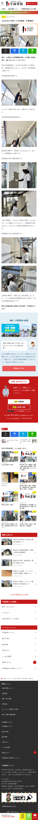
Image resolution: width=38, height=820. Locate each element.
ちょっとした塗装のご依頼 (10, 709)
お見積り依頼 (19, 407)
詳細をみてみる (19, 368)
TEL (8, 817)
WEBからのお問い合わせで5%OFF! (19, 12)
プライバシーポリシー (27, 812)
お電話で (23, 817)
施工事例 (5, 644)
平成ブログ (6, 650)
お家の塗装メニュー (13, 9)
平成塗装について (8, 632)
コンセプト (6, 612)
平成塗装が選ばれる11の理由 (28, 9)
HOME (3, 9)
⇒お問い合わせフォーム (9, 806)
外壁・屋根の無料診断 (8, 714)
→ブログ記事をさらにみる (19, 594)
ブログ (3, 16)
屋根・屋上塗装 (6, 698)
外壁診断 (19, 401)
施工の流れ (6, 638)
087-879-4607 (13, 784)
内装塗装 (4, 704)
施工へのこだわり (8, 607)
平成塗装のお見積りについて (12, 668)
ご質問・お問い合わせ (12, 812)
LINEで (29, 817)
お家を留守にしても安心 (10, 619)
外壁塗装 (4, 693)
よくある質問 (6, 656)
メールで (35, 817)
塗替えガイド (6, 662)
